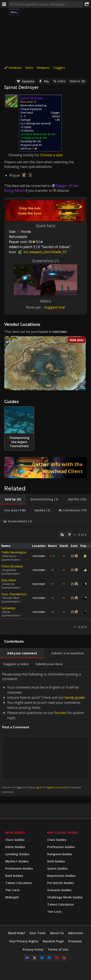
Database (15, 68)
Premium (75, 941)
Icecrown (59, 331)
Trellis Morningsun (13, 552)
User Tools (37, 933)
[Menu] (4, 4)
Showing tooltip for (24, 155)
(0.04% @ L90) (47, 134)
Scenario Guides (59, 890)
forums (60, 712)
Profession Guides (19, 868)
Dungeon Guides (59, 854)
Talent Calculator (18, 883)
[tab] (13, 499)
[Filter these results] (69, 534)
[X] (34, 958)
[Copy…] (62, 534)
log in (39, 787)
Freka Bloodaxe (12, 566)
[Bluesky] (42, 958)
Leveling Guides (17, 854)
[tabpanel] (45, 581)
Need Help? (16, 933)
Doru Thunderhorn (14, 594)
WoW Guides (15, 832)
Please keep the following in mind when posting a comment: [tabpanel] (43, 732)
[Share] (87, 4)
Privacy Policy (33, 949)
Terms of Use (58, 949)
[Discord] (27, 958)
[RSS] (64, 958)
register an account (57, 787)
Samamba (8, 608)
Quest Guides (57, 868)
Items (29, 68)
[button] (66, 349)
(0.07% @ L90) (39, 137)
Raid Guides (14, 876)
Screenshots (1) (45, 260)
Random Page (53, 941)
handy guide (74, 697)
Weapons (43, 68)
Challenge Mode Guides (65, 897)
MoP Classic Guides (62, 832)
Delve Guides (15, 847)
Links (61, 81)
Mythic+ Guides (17, 861)
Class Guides (15, 840)
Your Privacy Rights (24, 941)
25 (72, 556)
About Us (57, 933)
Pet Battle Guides (60, 883)
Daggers (59, 68)
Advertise (75, 933)
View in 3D (77, 81)
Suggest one (54, 307)
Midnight (12, 897)
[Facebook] (49, 958)
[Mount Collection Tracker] (45, 467)
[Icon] (11, 101)
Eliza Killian (8, 580)
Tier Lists (12, 890)
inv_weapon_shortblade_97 (44, 252)
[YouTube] (57, 958)
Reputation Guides (61, 876)
